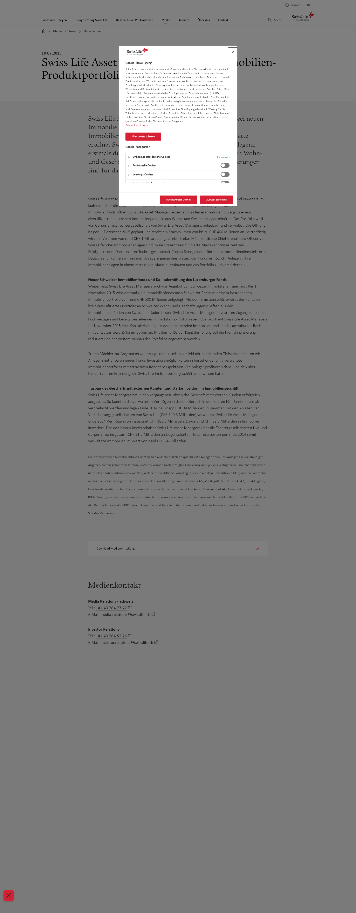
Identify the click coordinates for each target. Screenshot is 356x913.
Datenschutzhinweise (136, 125)
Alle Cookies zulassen (143, 136)
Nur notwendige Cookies (178, 199)
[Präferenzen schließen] (9, 895)
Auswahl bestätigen (216, 199)
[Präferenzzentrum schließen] (232, 52)
